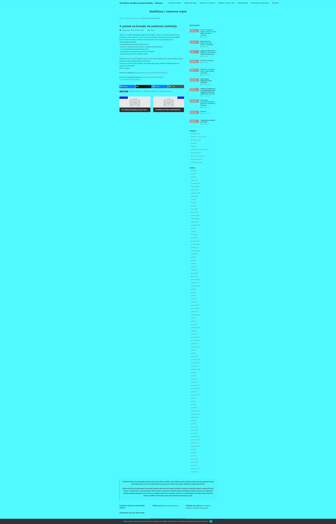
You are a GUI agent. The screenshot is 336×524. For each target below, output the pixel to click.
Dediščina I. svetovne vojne (135, 91)
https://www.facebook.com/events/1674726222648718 (150, 72)
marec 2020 (194, 334)
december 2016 (195, 411)
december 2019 (195, 337)
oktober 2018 (194, 366)
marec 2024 (194, 234)
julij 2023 (193, 257)
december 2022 (195, 279)
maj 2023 (193, 263)
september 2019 (195, 347)
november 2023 (195, 244)
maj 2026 (193, 174)
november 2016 (195, 414)
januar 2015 (194, 465)
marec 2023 (194, 270)
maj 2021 (193, 321)
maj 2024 (193, 231)
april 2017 (193, 404)
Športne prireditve (196, 153)
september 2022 (195, 286)
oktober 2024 (194, 222)
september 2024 (195, 225)
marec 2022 (194, 302)
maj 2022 (193, 295)
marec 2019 (194, 356)
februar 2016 (194, 430)
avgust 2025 (194, 196)
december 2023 (195, 241)
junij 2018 (193, 372)
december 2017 (195, 385)
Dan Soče (203, 111)
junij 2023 (193, 260)
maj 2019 (193, 353)
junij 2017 (193, 398)
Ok (211, 521)
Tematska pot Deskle (196, 159)
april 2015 (193, 455)
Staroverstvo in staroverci (166, 91)
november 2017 (195, 388)
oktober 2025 (194, 190)
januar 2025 (194, 212)
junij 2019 (193, 350)
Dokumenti (194, 143)
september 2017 (195, 395)
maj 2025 (193, 202)
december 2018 (195, 359)
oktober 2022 (194, 282)
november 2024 (195, 218)
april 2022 (193, 298)
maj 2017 (193, 401)
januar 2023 (194, 276)
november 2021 (195, 308)
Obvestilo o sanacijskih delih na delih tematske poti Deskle (207, 71)
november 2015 (195, 439)
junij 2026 (193, 170)
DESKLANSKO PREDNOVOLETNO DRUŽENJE (206, 80)
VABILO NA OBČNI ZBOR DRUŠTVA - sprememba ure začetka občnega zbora (208, 52)
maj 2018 (193, 375)
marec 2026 (194, 180)
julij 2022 (193, 289)
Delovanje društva (196, 140)
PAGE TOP (327, 506)
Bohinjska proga (195, 133)
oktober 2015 (194, 443)
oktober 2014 (194, 472)
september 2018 (195, 369)
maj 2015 (193, 452)
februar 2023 (194, 273)
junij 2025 (193, 199)
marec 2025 (194, 209)
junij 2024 (193, 228)
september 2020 (195, 327)
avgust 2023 (194, 254)
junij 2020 (193, 331)
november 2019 (195, 340)
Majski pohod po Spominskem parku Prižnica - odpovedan (206, 43)
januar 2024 (194, 238)
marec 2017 (194, 407)
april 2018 (193, 379)
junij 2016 (193, 420)
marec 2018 (194, 382)
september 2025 (195, 193)
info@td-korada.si (171, 506)
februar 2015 (194, 462)
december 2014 (195, 468)
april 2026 (193, 177)
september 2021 (195, 315)
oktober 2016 (194, 417)
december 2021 (195, 305)
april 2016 (193, 423)
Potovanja (193, 146)
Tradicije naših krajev (196, 162)
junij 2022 (193, 292)
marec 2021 (194, 324)
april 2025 (193, 206)
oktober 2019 (194, 343)
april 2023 (193, 266)
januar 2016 (194, 433)
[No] (334, 521)
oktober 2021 (194, 311)
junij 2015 (193, 449)
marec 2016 (194, 427)
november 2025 (195, 186)
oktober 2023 (194, 247)
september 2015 (195, 446)
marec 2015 (194, 459)
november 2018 (195, 363)
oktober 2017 (194, 391)
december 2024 (195, 215)
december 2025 (195, 183)
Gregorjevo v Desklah (206, 60)
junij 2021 (193, 318)
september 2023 (195, 250)
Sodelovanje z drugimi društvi (151, 91)
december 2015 (195, 436)
